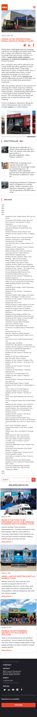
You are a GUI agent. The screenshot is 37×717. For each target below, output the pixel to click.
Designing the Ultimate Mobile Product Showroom (19, 316)
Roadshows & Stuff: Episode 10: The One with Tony (20, 347)
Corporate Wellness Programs (13, 416)
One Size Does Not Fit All (12, 331)
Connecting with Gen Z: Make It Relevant (17, 253)
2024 (2, 208)
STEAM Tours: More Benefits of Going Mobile (18, 345)
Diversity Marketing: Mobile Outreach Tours (17, 272)
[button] (34, 7)
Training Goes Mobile (11, 469)
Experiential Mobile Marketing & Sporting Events (19, 279)
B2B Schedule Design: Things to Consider (17, 383)
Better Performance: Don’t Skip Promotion (17, 437)
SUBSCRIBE (18, 705)
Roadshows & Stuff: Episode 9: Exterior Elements (19, 247)
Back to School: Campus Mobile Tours (16, 325)
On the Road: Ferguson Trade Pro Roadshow (17, 308)
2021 (2, 214)
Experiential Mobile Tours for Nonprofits (17, 391)
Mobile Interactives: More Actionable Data (17, 435)
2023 (2, 210)
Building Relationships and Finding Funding (17, 460)
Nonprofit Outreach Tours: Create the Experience (19, 237)
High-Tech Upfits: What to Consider (15, 358)
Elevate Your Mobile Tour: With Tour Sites (17, 467)
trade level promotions (20, 59)
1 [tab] (5, 136)
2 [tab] (14, 136)
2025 (2, 207)
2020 (2, 471)
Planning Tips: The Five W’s (13, 302)
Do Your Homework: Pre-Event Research (17, 270)
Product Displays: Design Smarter (14, 249)
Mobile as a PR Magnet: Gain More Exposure (18, 297)
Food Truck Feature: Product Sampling (16, 226)
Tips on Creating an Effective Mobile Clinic (17, 417)
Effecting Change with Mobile (13, 343)
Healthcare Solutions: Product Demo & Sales (18, 231)
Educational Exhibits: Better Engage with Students (19, 295)
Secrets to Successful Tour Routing (15, 350)
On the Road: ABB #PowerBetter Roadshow (17, 465)
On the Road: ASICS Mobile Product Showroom (19, 220)
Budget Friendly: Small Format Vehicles (16, 260)
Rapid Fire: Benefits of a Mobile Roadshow (17, 333)
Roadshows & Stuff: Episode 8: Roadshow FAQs (19, 360)
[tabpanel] (18, 122)
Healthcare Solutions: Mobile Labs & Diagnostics (19, 264)
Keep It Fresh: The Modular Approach (16, 425)
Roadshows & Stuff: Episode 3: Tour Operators (18, 306)
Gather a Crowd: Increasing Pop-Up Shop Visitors (19, 281)
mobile (10, 107)
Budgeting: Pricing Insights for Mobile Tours (18, 314)
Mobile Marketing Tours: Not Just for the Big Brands (20, 419)
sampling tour (27, 76)
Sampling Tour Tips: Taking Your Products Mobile (19, 462)
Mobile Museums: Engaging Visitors (15, 254)
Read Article (6, 542)
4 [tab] (31, 136)
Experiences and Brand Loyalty (14, 324)
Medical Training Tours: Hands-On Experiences (18, 251)
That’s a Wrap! (9, 463)
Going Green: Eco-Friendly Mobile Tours (17, 373)
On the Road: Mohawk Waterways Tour (16, 274)
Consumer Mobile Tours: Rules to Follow (17, 262)
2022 (2, 212)
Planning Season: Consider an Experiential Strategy (19, 266)
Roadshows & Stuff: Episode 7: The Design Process (19, 268)
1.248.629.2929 (8, 680)
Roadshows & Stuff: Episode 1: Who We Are (18, 414)
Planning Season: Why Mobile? (14, 241)
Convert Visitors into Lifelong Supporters (17, 389)
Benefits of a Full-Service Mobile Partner (17, 356)
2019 (2, 473)
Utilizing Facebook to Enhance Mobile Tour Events (19, 304)
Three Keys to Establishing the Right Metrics (18, 348)
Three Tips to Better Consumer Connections (17, 439)
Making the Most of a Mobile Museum (16, 320)
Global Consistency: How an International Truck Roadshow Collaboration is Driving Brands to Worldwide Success (19, 410)
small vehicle (12, 57)
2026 (2, 205)
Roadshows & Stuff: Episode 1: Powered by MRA (19, 318)
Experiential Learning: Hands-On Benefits (17, 322)
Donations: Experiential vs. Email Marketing (17, 239)
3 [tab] (23, 136)
